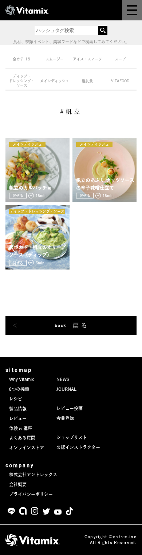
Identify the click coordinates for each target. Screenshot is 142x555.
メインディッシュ (54, 81)
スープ (120, 59)
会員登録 (65, 418)
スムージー (55, 59)
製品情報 (18, 408)
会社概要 (18, 484)
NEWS (63, 379)
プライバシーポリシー (31, 494)
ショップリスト (71, 437)
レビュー (18, 418)
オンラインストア (26, 447)
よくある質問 (22, 438)
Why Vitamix (21, 379)
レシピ (15, 399)
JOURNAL (66, 389)
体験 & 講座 (20, 428)
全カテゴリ (22, 59)
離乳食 (87, 81)
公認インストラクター (78, 447)
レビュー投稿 (69, 408)
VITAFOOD (120, 81)
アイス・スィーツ (87, 59)
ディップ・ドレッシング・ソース (22, 80)
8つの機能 (19, 389)
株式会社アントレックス (33, 474)
